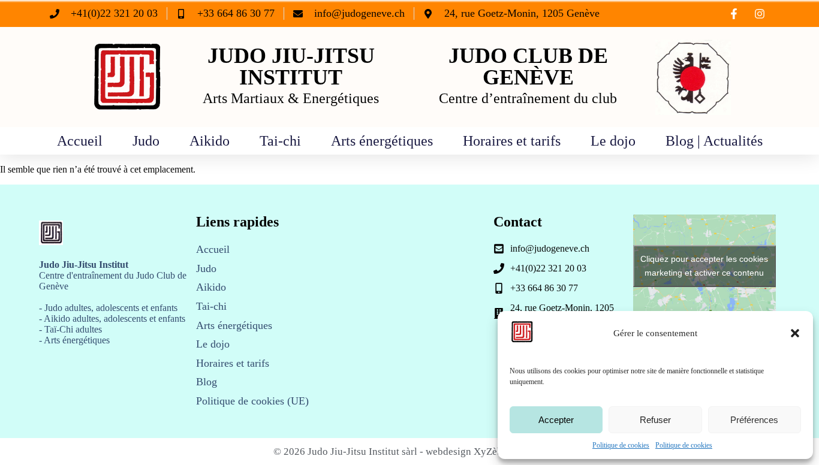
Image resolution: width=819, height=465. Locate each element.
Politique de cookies (620, 445)
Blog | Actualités (714, 141)
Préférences (754, 420)
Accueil (80, 141)
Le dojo (613, 141)
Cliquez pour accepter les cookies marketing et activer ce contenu (704, 265)
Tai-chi (280, 141)
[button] (795, 333)
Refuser (655, 420)
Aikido (209, 141)
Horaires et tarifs (512, 141)
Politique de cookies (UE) (252, 401)
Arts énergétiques (382, 141)
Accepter (556, 420)
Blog (206, 382)
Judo (146, 141)
